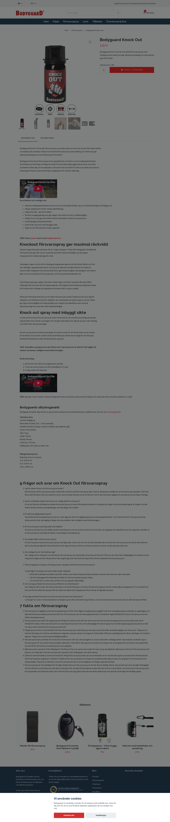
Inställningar (101, 815)
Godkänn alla (69, 815)
